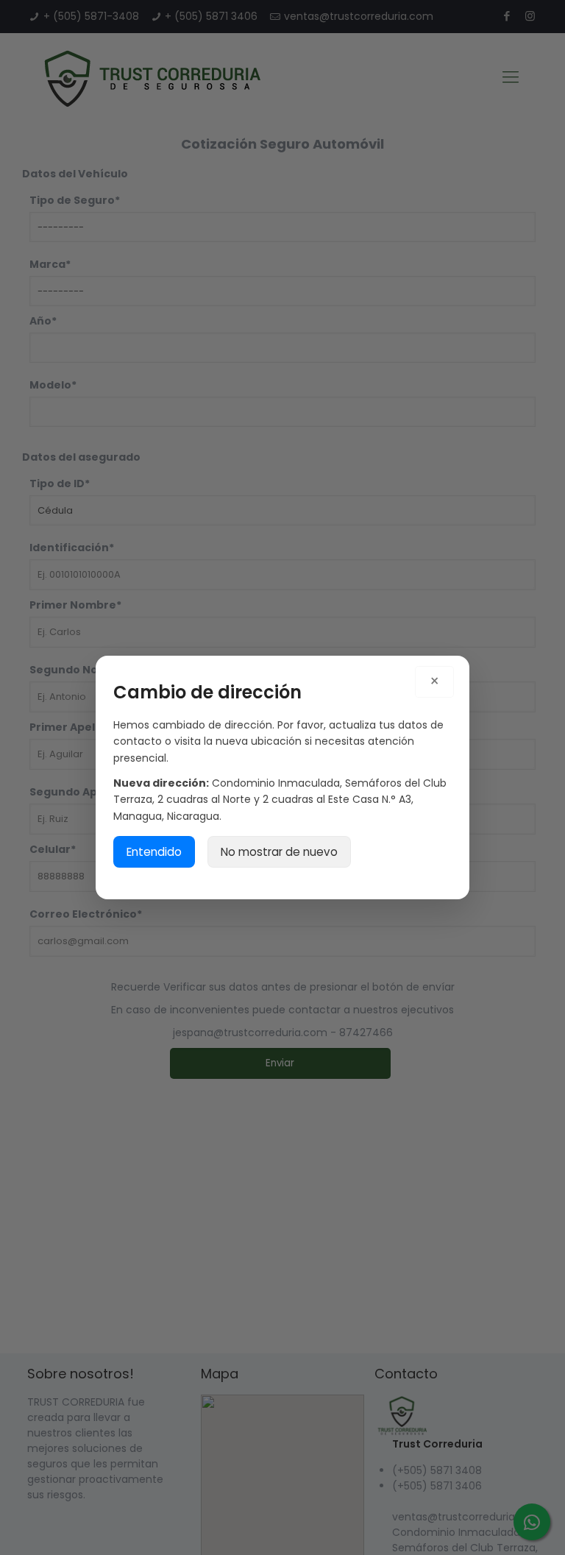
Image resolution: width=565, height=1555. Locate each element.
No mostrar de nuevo (279, 852)
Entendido (154, 852)
